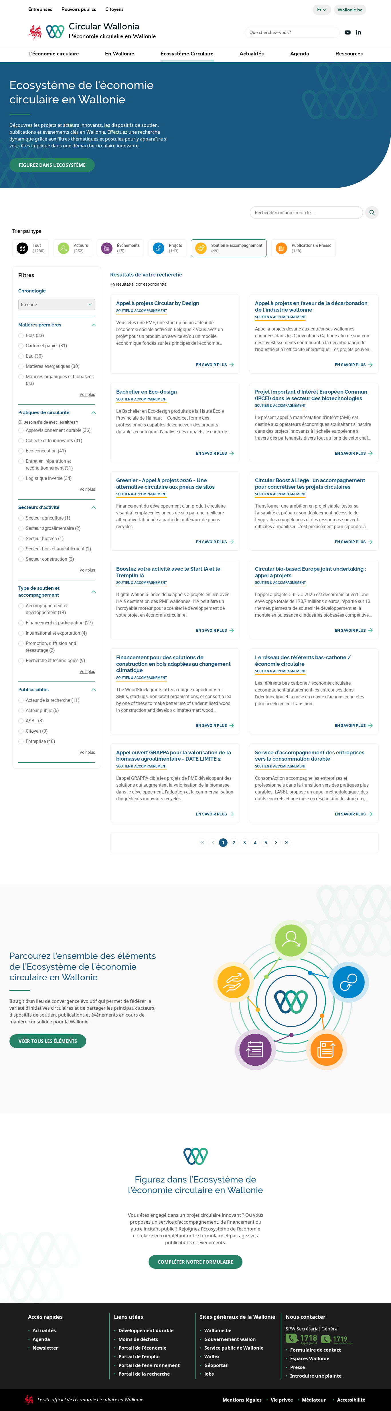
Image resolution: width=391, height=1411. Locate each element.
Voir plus (87, 394)
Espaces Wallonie (309, 1358)
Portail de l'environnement (149, 1365)
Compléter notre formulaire (195, 1262)
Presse (297, 1367)
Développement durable (146, 1330)
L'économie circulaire (53, 54)
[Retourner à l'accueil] (46, 32)
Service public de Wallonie (233, 1348)
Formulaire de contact (315, 1350)
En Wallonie (119, 54)
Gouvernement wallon (230, 1339)
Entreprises (40, 9)
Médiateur (314, 1400)
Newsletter (45, 1348)
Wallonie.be (217, 1330)
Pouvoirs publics (79, 9)
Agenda (299, 54)
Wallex (212, 1356)
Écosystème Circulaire (187, 54)
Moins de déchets (138, 1339)
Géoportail (216, 1365)
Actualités (252, 54)
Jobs (209, 1374)
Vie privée (282, 1400)
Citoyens (114, 9)
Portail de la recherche (144, 1374)
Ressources (349, 54)
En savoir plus (211, 364)
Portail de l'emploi (139, 1356)
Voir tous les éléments (48, 1041)
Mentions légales (242, 1400)
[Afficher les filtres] (93, 324)
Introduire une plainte (315, 1376)
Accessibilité (351, 1400)
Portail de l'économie (142, 1348)
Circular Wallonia (104, 27)
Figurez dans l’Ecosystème (52, 165)
